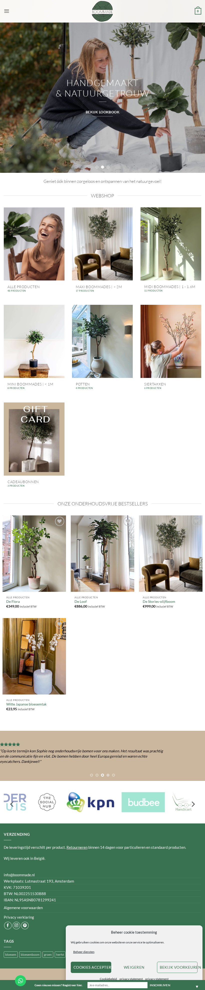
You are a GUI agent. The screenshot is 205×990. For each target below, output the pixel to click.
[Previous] (10, 98)
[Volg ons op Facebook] (8, 925)
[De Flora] (34, 553)
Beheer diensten (83, 952)
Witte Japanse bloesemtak (26, 704)
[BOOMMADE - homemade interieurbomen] (103, 11)
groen (48, 954)
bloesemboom (30, 954)
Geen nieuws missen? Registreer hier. (58, 985)
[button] (7, 11)
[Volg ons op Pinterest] (25, 925)
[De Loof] (102, 553)
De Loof (80, 602)
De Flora (13, 602)
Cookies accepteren (92, 967)
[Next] (194, 98)
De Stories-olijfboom (159, 602)
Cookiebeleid (108, 979)
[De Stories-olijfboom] (170, 553)
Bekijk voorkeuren (179, 967)
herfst (60, 954)
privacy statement (131, 979)
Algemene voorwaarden (23, 907)
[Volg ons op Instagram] (16, 925)
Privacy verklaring (19, 917)
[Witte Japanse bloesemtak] (34, 656)
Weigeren (134, 967)
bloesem (10, 954)
